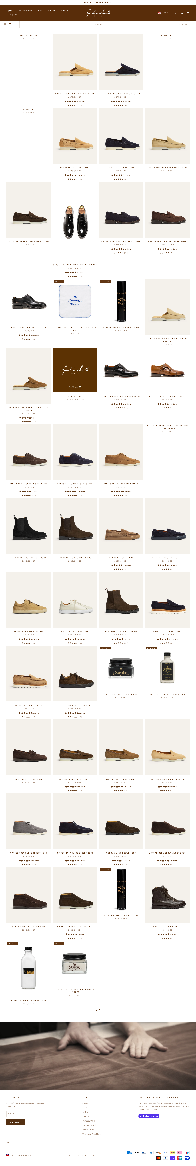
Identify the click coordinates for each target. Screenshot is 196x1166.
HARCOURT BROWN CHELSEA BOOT (75, 558)
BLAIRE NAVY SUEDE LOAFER (121, 168)
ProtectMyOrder (89, 1121)
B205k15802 (167, 35)
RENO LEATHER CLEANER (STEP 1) (28, 1001)
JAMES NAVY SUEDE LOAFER (167, 632)
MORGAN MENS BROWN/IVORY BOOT (167, 853)
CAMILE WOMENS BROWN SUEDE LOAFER (28, 241)
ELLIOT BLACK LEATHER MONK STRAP (121, 396)
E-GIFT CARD (75, 396)
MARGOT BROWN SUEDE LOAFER (74, 779)
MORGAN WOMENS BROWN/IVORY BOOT (75, 927)
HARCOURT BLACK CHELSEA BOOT (28, 558)
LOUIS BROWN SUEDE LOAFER (28, 779)
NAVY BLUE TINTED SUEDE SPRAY (121, 916)
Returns (85, 1116)
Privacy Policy (88, 1129)
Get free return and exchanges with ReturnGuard (167, 427)
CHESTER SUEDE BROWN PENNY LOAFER (167, 241)
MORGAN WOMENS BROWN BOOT (28, 927)
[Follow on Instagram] (7, 1143)
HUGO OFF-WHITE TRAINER (75, 632)
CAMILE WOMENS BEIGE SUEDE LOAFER (167, 168)
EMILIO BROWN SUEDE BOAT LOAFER (28, 484)
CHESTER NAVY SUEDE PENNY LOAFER (121, 241)
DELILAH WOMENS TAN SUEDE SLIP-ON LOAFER (29, 408)
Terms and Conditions (91, 1134)
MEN (40, 11)
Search (85, 1103)
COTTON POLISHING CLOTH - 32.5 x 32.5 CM (75, 329)
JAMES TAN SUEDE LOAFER (29, 705)
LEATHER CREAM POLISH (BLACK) (121, 694)
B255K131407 (29, 109)
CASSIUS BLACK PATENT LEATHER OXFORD (75, 265)
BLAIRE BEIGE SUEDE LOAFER (75, 168)
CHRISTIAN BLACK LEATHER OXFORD (29, 328)
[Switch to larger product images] (5, 24)
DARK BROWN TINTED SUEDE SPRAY (121, 328)
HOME (9, 11)
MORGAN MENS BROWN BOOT (121, 853)
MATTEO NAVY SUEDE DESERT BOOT (74, 853)
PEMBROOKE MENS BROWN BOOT (167, 927)
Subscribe (15, 1122)
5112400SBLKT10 (29, 35)
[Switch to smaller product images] (10, 24)
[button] (70, 101)
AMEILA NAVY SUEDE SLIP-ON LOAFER (121, 94)
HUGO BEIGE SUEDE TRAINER (28, 632)
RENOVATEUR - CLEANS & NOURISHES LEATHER (75, 990)
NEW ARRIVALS (25, 11)
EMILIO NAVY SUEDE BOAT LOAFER (75, 484)
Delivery (85, 1112)
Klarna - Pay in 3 (89, 1125)
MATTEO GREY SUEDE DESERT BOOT (28, 853)
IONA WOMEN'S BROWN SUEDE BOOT (121, 632)
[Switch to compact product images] (14, 24)
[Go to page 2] (99, 1009)
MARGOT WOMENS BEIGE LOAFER (167, 779)
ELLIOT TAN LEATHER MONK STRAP (167, 396)
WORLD (64, 11)
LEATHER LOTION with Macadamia (167, 694)
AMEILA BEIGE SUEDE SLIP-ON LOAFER (75, 94)
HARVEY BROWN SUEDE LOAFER (121, 558)
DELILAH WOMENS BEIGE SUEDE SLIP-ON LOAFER (167, 340)
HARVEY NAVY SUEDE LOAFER (167, 558)
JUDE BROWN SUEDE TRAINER (75, 705)
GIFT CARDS (12, 15)
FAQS (84, 1107)
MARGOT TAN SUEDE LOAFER (121, 779)
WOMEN (52, 11)
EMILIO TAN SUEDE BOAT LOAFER (121, 484)
